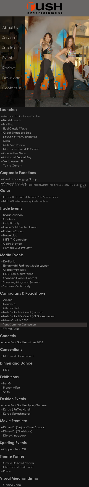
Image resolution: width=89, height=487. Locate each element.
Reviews (9, 67)
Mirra (6, 141)
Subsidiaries (12, 47)
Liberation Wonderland (18, 467)
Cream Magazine (14, 183)
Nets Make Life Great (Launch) (23, 312)
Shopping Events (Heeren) (20, 278)
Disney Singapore (14, 435)
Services (9, 37)
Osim (6, 392)
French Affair (11, 387)
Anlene (8, 300)
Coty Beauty (11, 223)
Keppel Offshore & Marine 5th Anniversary (30, 197)
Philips (7, 471)
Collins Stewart (12, 244)
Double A (9, 304)
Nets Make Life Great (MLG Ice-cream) (29, 316)
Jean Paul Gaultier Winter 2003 (23, 342)
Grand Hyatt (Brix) (14, 270)
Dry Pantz (9, 261)
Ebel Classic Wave (15, 128)
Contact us (11, 87)
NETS (6, 370)
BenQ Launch (12, 120)
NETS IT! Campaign (15, 239)
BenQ (6, 383)
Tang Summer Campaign (19, 324)
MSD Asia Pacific (14, 145)
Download (11, 77)
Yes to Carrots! (13, 165)
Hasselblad (10, 235)
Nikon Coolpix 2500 (15, 320)
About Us (10, 27)
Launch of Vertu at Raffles (20, 137)
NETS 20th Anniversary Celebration (25, 201)
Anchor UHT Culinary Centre (21, 116)
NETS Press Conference (18, 274)
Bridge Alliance (13, 215)
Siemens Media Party (16, 286)
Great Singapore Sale (17, 133)
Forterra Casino (13, 231)
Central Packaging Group (20, 179)
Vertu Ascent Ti (13, 161)
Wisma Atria (11, 329)
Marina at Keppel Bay (17, 157)
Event (7, 57)
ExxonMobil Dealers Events (20, 227)
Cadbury (9, 219)
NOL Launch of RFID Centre (21, 149)
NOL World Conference (18, 356)
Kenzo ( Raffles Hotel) (17, 409)
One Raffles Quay (14, 153)
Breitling (8, 124)
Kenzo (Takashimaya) (17, 414)
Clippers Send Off (14, 449)
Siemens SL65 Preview (17, 248)
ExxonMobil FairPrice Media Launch (26, 265)
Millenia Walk (11, 308)
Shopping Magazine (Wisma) (21, 282)
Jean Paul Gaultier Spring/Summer (25, 405)
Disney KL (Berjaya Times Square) (24, 427)
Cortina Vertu (12, 485)
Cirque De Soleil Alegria (18, 463)
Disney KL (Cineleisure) (17, 431)
